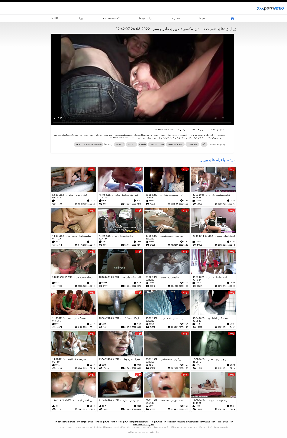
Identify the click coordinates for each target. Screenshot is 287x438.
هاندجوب (142, 144)
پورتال (80, 18)
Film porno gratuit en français (198, 422)
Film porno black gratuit (138, 422)
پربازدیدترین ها (145, 18)
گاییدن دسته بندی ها (111, 18)
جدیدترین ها (204, 18)
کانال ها (54, 18)
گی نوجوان (119, 144)
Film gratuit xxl (156, 422)
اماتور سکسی (192, 144)
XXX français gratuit (85, 422)
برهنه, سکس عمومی (175, 144)
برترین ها (176, 18)
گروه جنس (131, 144)
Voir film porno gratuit (119, 422)
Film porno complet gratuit (64, 422)
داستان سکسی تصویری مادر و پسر (88, 144)
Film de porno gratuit (220, 422)
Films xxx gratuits (102, 422)
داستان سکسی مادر (152, 432)
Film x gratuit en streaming (174, 422)
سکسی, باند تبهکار (157, 144)
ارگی (204, 144)
